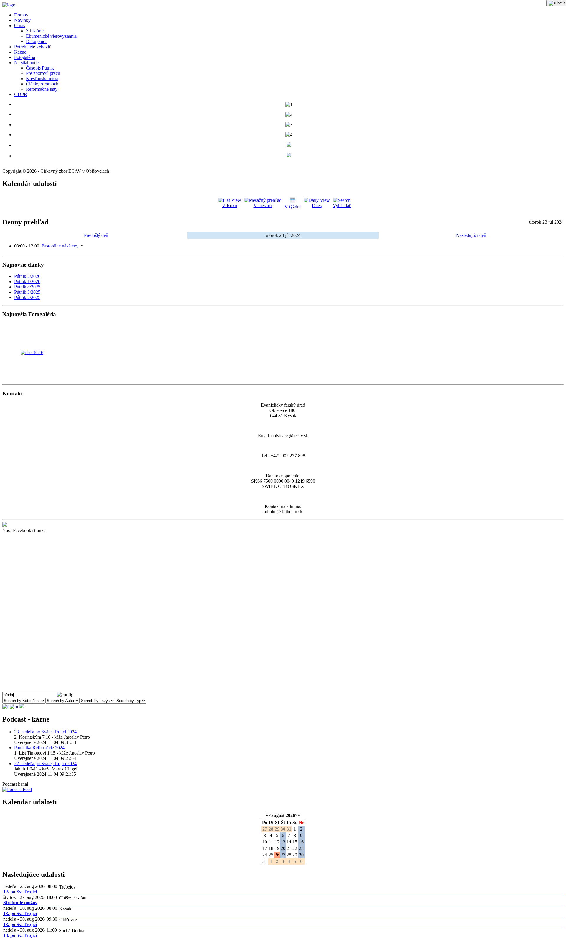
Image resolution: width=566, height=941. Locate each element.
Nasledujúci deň (471, 235)
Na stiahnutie (26, 62)
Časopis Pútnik (40, 67)
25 (271, 854)
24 (264, 854)
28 (289, 854)
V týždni (292, 206)
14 (289, 841)
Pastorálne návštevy (60, 245)
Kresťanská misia (42, 78)
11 (271, 841)
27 (283, 854)
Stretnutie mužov (20, 902)
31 (264, 861)
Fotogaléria (24, 57)
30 (301, 854)
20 (283, 848)
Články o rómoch (42, 83)
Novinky (22, 20)
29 (294, 854)
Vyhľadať (342, 205)
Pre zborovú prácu (43, 73)
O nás (19, 25)
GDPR (20, 94)
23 (301, 848)
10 (264, 841)
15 (294, 841)
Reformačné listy (41, 89)
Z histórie (35, 30)
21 (289, 848)
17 (264, 848)
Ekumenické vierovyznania (51, 36)
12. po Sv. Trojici (20, 891)
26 (277, 854)
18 (271, 848)
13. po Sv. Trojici (20, 913)
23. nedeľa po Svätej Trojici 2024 (45, 731)
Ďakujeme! (36, 41)
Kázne (20, 52)
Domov (21, 14)
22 (294, 848)
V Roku (229, 205)
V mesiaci (263, 205)
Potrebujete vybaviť (32, 46)
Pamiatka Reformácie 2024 (39, 747)
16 (301, 841)
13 (283, 841)
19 (277, 848)
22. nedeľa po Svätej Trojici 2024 (45, 763)
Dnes (317, 205)
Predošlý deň (96, 235)
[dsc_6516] (32, 352)
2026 (290, 815)
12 (277, 841)
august (277, 815)
